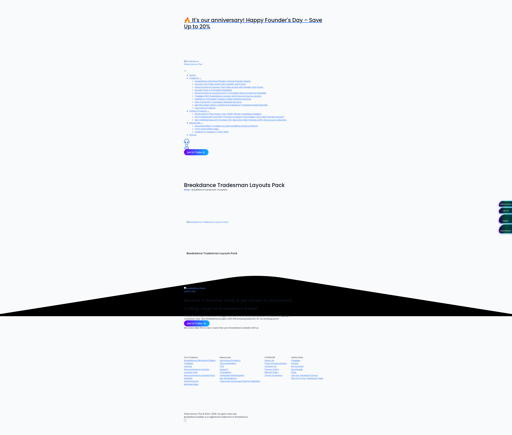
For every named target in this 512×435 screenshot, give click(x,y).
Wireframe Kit (191, 381)
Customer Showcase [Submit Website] (240, 381)
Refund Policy (272, 372)
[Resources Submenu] (202, 123)
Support (224, 369)
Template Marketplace (232, 375)
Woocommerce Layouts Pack (199, 375)
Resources (195, 122)
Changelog (225, 372)
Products (194, 78)
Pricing (294, 363)
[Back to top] (185, 420)
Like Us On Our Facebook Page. (307, 378)
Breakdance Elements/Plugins (199, 360)
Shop (187, 189)
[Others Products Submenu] (208, 111)
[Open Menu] (185, 70)
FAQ (222, 366)
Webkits (188, 378)
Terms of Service (273, 375)
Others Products (198, 111)
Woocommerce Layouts (196, 369)
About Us (269, 360)
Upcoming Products (230, 360)
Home (192, 75)
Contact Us (270, 366)
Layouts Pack (191, 372)
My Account (297, 366)
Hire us (192, 134)
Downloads (297, 369)
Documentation (228, 363)
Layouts (188, 366)
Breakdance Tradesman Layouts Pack (212, 253)
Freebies (188, 363)
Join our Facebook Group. (304, 375)
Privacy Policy (272, 369)
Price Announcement (276, 363)
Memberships (191, 384)
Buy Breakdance (228, 378)
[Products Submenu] (200, 78)
